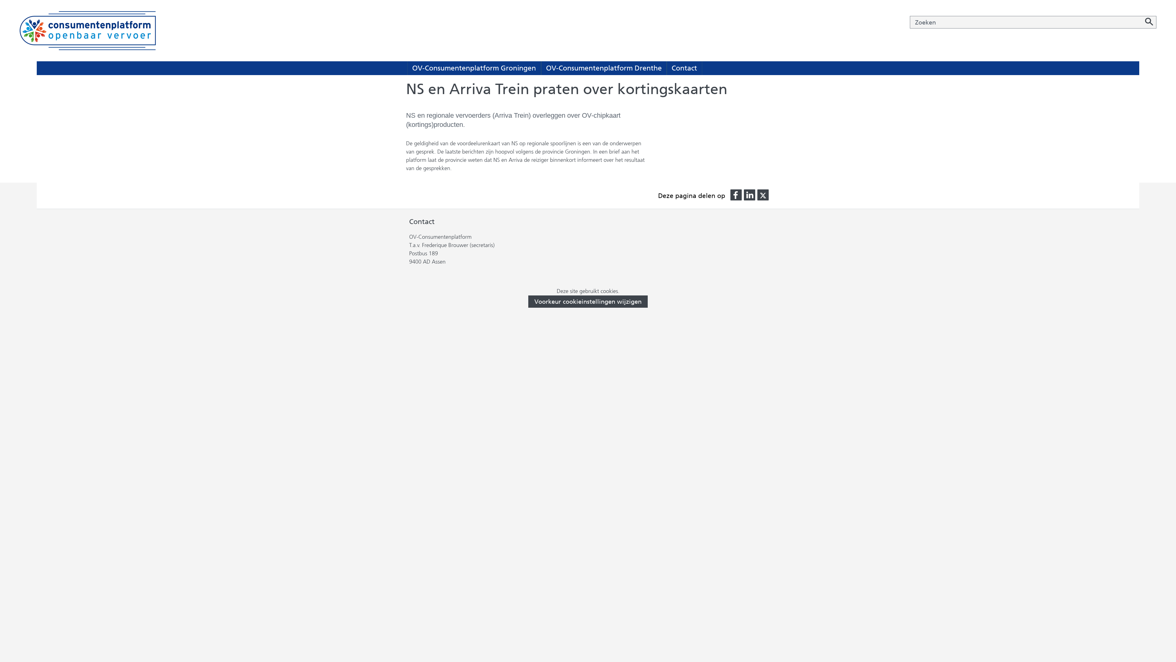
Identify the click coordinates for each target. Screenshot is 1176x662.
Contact (684, 68)
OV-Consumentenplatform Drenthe (604, 68)
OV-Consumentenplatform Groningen (474, 68)
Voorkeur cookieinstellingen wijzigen (588, 301)
